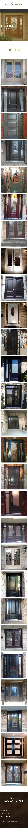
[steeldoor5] (14, 207)
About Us (7, 821)
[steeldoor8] (14, 288)
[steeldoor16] (14, 503)
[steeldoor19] (14, 584)
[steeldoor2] (14, 126)
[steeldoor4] (14, 180)
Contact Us (14, 821)
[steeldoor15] (14, 476)
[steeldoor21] (14, 638)
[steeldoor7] (14, 261)
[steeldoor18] (14, 557)
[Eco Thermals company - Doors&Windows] (14, 4)
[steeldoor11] (14, 369)
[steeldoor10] (14, 342)
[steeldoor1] (14, 99)
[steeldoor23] (14, 692)
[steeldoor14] (14, 449)
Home (2, 821)
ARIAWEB (3, 825)
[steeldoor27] (14, 72)
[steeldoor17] (14, 530)
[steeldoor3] (14, 153)
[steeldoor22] (14, 665)
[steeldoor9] (14, 315)
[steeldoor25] (14, 746)
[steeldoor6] (14, 234)
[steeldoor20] (14, 611)
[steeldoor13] (14, 423)
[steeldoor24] (14, 719)
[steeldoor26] (14, 773)
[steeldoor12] (14, 396)
